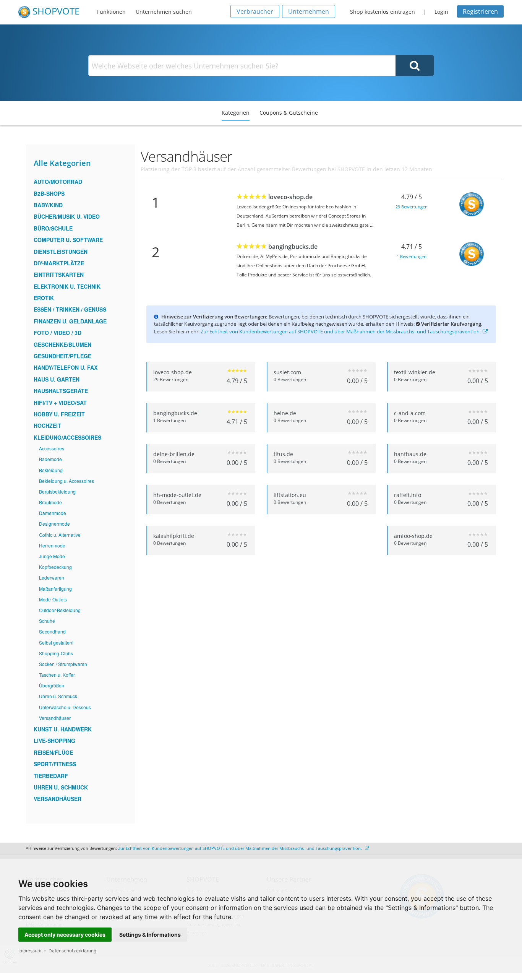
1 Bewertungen (411, 256)
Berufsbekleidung (57, 491)
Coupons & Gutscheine (288, 112)
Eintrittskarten (59, 274)
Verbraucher (255, 11)
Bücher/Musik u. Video (67, 216)
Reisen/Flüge (53, 752)
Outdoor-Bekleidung (60, 610)
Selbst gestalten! (56, 642)
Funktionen (111, 11)
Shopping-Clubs (56, 653)
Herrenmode (52, 545)
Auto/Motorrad (58, 181)
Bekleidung (51, 470)
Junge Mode (52, 556)
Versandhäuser (55, 718)
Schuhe (47, 620)
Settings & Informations (150, 934)
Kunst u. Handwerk (63, 729)
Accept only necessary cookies (64, 934)
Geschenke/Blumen (62, 344)
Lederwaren (51, 577)
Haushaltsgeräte (61, 391)
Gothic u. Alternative (60, 534)
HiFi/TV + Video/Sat (60, 402)
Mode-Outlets (53, 599)
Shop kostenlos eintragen (382, 11)
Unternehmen (308, 11)
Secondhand (52, 631)
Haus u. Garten (56, 379)
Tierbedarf (51, 776)
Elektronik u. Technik (67, 286)
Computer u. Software (68, 240)
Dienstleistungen (61, 251)
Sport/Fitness (55, 764)
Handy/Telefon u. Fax (65, 367)
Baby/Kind (48, 205)
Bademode (50, 459)
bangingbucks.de (293, 246)
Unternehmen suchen (164, 11)
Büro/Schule (53, 228)
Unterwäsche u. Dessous (65, 707)
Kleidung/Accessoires (67, 437)
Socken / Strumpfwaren (63, 664)
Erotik (44, 298)
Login (441, 11)
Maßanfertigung (55, 588)
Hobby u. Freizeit (59, 414)
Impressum (29, 951)
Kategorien (236, 112)
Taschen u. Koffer (57, 674)
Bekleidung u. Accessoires (66, 481)
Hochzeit (47, 425)
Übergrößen (51, 685)
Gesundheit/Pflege (62, 356)
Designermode (54, 523)
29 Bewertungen (412, 207)
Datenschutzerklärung (72, 951)
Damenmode (52, 513)
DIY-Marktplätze (59, 263)
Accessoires (51, 448)
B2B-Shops (49, 193)
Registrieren (480, 11)
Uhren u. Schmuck (58, 696)
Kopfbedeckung (55, 567)
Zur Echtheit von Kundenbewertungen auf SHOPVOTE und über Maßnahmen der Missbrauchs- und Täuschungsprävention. (341, 331)
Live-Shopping (54, 740)
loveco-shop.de (290, 197)
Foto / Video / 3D (57, 332)
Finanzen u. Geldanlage (70, 321)
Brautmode (50, 502)
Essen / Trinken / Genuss (70, 309)
